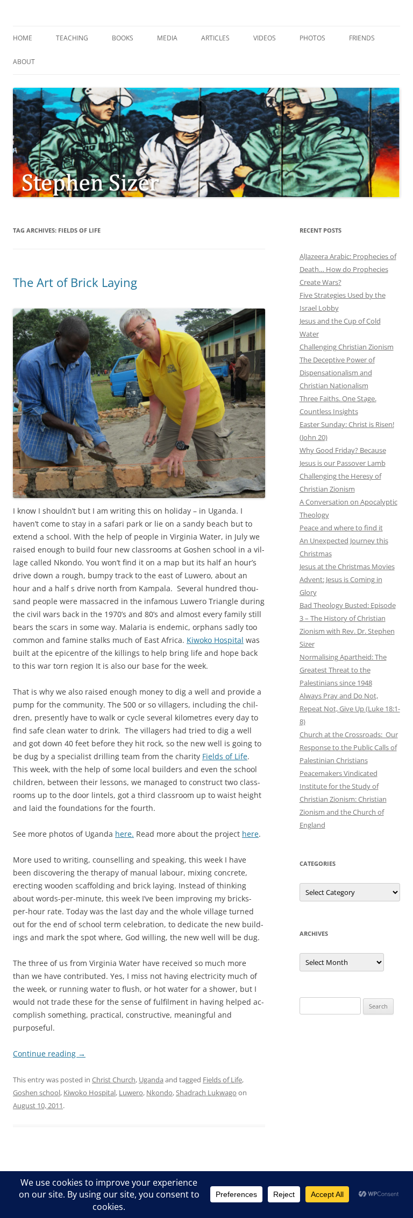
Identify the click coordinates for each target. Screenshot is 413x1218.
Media (167, 38)
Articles (215, 38)
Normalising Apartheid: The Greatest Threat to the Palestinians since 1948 (343, 670)
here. (124, 834)
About (24, 61)
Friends (362, 38)
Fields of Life (224, 756)
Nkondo (159, 1092)
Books (122, 38)
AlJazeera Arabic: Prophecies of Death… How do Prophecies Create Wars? (348, 269)
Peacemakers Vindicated (339, 773)
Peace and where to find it (341, 528)
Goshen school (36, 1092)
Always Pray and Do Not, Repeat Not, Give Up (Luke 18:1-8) (350, 708)
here (250, 834)
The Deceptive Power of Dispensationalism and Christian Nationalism (337, 372)
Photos (312, 38)
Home (22, 38)
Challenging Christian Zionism (347, 347)
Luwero (131, 1092)
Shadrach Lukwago (206, 1092)
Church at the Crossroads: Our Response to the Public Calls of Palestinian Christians (349, 747)
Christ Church (114, 1079)
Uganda (151, 1079)
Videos (264, 38)
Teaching (72, 38)
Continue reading (49, 1053)
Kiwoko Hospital (215, 640)
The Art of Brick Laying (75, 282)
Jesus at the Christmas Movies (347, 566)
